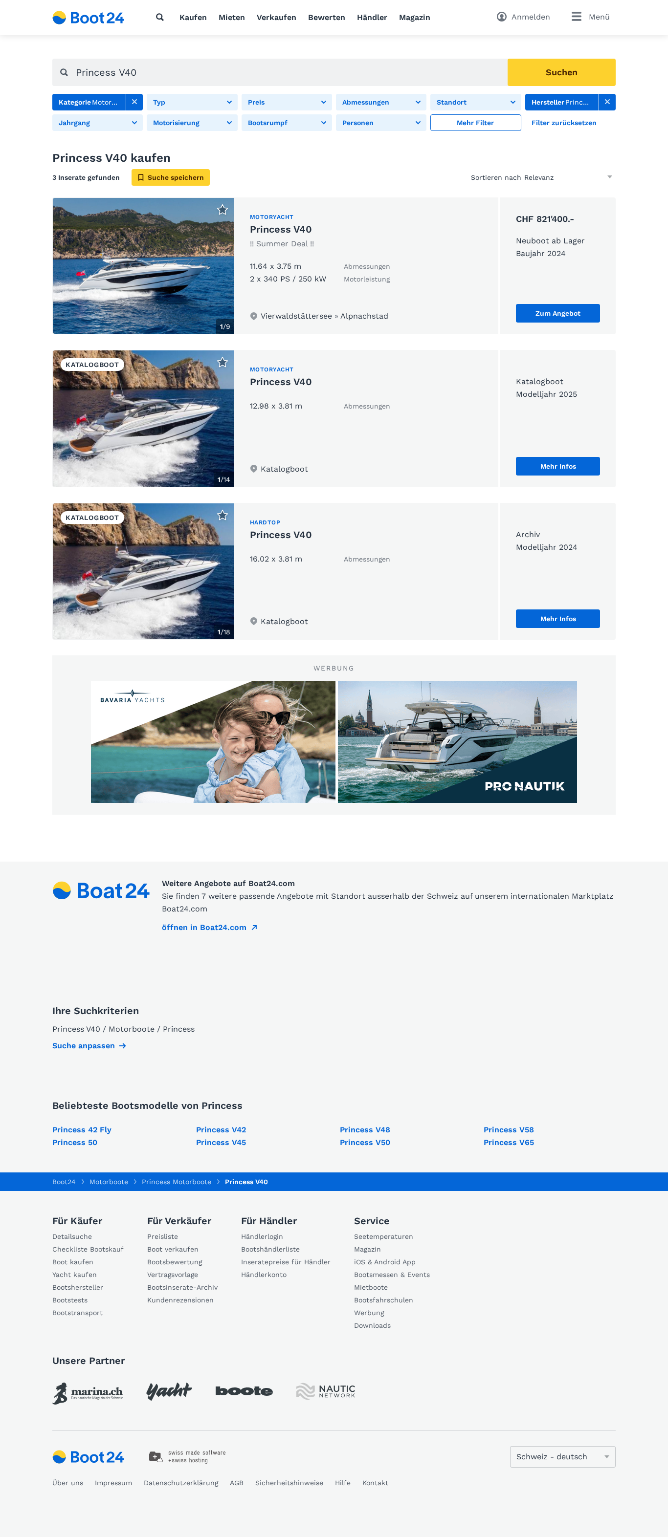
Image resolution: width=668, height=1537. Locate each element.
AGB (237, 1483)
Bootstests (70, 1300)
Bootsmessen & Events (392, 1274)
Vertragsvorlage (172, 1274)
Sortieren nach (496, 177)
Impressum (113, 1483)
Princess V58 (509, 1129)
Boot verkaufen (173, 1249)
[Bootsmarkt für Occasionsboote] (88, 17)
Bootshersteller (77, 1287)
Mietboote (371, 1287)
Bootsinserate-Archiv (182, 1287)
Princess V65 (509, 1142)
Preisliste (162, 1236)
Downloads (372, 1325)
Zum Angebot (557, 313)
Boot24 (64, 1182)
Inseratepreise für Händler (286, 1262)
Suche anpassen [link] (83, 1045)
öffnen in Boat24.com (204, 927)
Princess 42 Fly (81, 1129)
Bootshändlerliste (270, 1249)
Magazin (414, 17)
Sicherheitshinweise (289, 1483)
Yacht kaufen (74, 1274)
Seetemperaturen (383, 1236)
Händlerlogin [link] (262, 1236)
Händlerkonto (264, 1274)
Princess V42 (221, 1129)
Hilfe (343, 1483)
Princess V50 (365, 1142)
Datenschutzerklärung (181, 1483)
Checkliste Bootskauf (88, 1249)
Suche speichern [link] (176, 177)
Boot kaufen (72, 1262)
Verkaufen (276, 17)
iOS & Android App (385, 1262)
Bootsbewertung (174, 1262)
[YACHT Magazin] (169, 1392)
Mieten (232, 17)
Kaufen (193, 17)
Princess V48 (365, 1129)
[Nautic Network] (325, 1392)
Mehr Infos (558, 466)
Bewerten (326, 17)
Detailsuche (72, 1236)
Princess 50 (74, 1142)
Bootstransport (77, 1313)
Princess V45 (221, 1142)
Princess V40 (281, 229)
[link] (134, 102)
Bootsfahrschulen (383, 1300)
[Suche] (162, 17)
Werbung (369, 1313)
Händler (372, 17)
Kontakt (375, 1483)
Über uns (67, 1483)
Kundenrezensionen (180, 1300)
